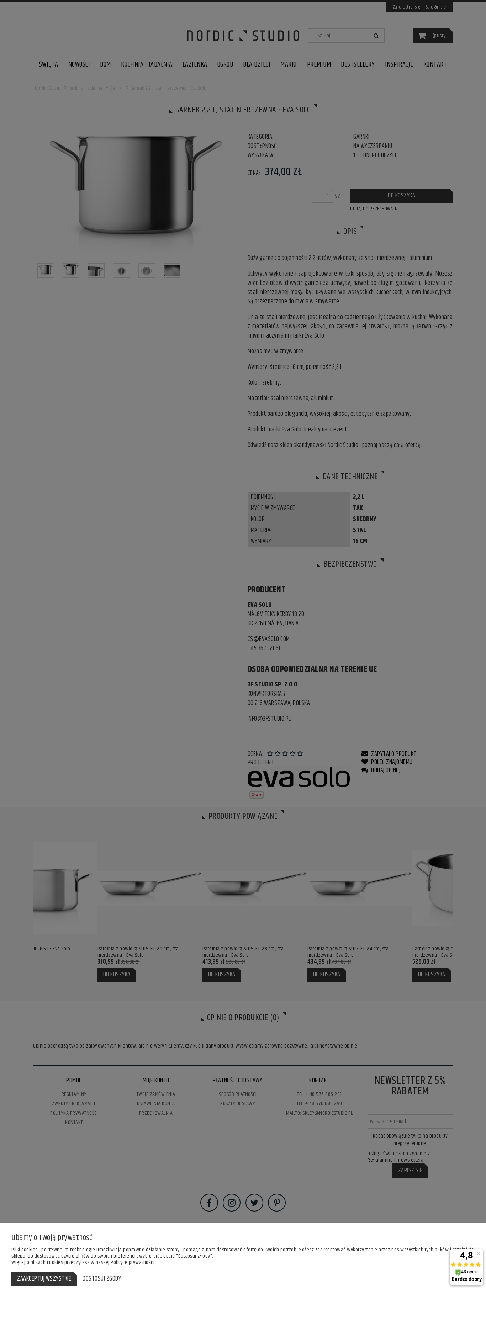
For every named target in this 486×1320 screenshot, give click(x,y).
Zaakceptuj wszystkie (44, 1279)
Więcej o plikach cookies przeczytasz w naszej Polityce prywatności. (83, 1262)
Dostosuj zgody (102, 1279)
